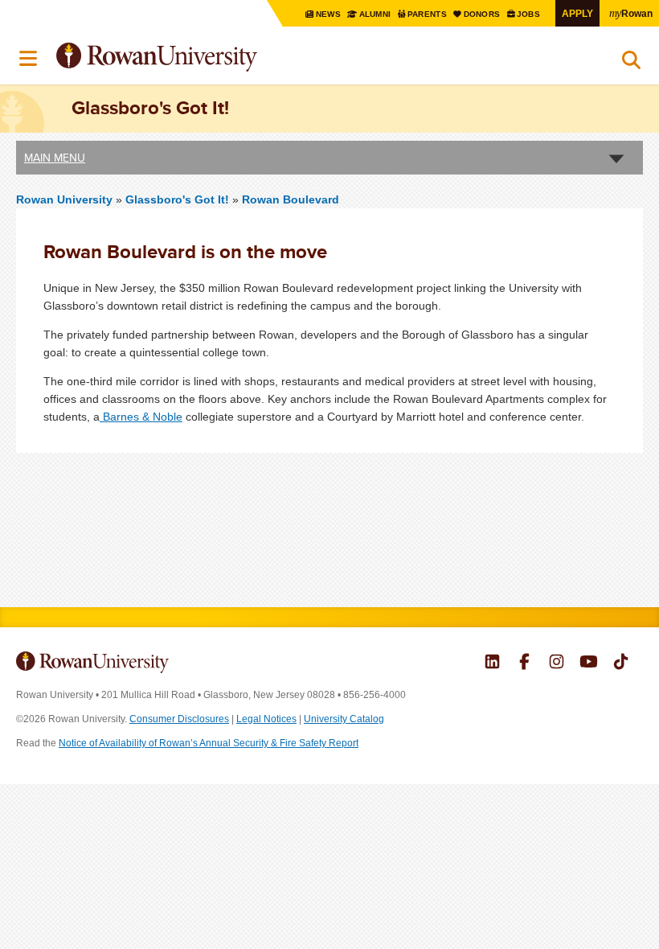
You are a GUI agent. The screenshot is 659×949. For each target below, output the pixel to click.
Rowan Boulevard (290, 199)
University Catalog (344, 719)
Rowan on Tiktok (621, 663)
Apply (577, 13)
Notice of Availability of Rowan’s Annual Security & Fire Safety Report (208, 743)
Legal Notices (266, 719)
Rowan (631, 12)
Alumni (375, 14)
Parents (428, 14)
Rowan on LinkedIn (492, 663)
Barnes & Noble (141, 416)
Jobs (529, 14)
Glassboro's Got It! (178, 199)
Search (631, 63)
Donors (482, 14)
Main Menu (54, 158)
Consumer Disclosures (179, 719)
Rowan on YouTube (589, 663)
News (328, 14)
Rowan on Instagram (556, 663)
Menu (29, 59)
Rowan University (197, 57)
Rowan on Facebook (524, 663)
